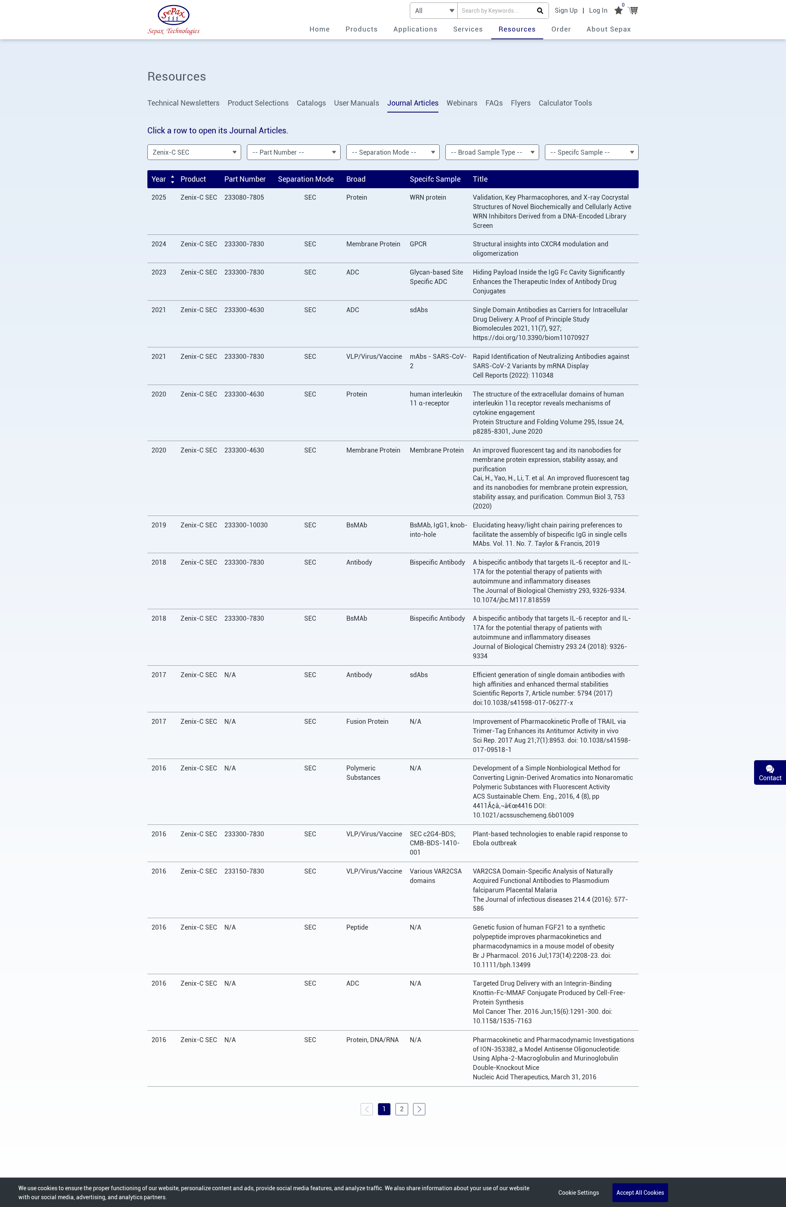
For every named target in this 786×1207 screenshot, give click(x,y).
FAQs (494, 103)
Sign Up (566, 10)
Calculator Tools (565, 103)
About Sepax (609, 29)
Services (468, 29)
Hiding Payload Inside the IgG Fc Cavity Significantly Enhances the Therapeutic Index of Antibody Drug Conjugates (549, 281)
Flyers (521, 103)
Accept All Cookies (640, 1192)
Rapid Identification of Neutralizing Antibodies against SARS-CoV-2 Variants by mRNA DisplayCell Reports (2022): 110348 (551, 366)
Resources (517, 29)
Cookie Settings (578, 1192)
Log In (598, 10)
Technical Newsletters (183, 103)
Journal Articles (412, 103)
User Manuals (356, 103)
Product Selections (258, 103)
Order (561, 29)
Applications (415, 29)
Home (319, 29)
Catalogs (311, 103)
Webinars (462, 103)
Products (362, 29)
